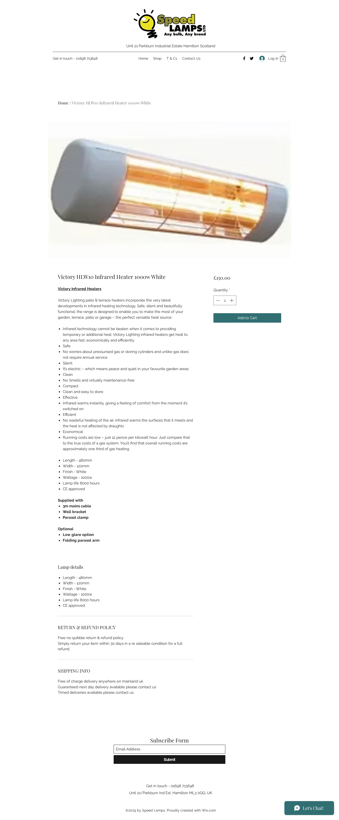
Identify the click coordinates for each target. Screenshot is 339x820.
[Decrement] (217, 300)
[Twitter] (251, 58)
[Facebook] (244, 58)
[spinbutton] (225, 300)
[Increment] (232, 300)
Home (63, 102)
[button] (283, 58)
